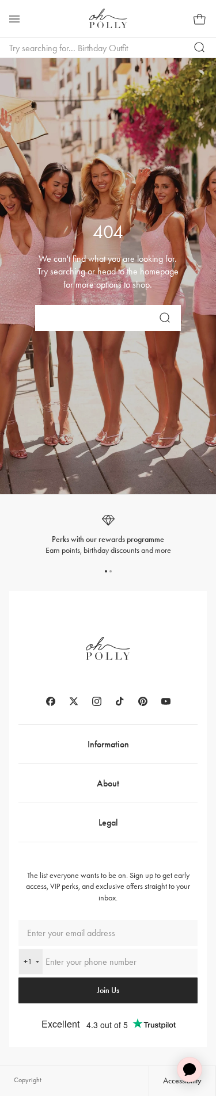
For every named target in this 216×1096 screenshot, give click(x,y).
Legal (108, 822)
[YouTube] (165, 701)
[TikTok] (119, 701)
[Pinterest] (142, 701)
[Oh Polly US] (108, 18)
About (108, 783)
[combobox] (31, 961)
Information (108, 744)
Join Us (108, 990)
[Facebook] (50, 701)
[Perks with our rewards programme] (108, 534)
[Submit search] (200, 48)
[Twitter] (73, 701)
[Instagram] (96, 701)
